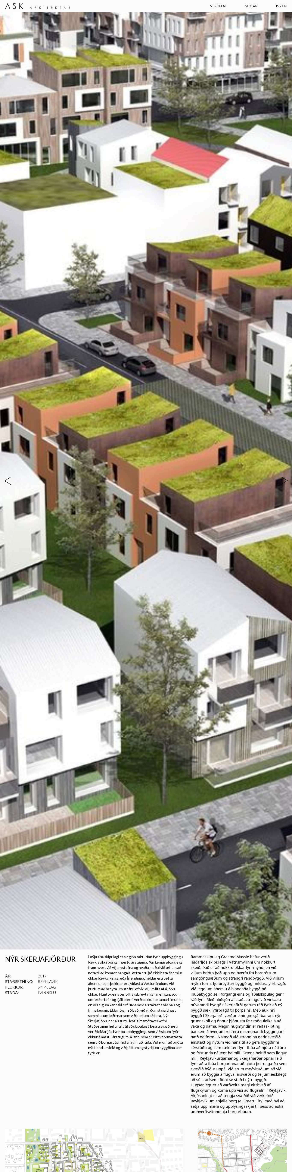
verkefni (218, 6)
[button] (14, 480)
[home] (37, 6)
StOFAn (251, 6)
